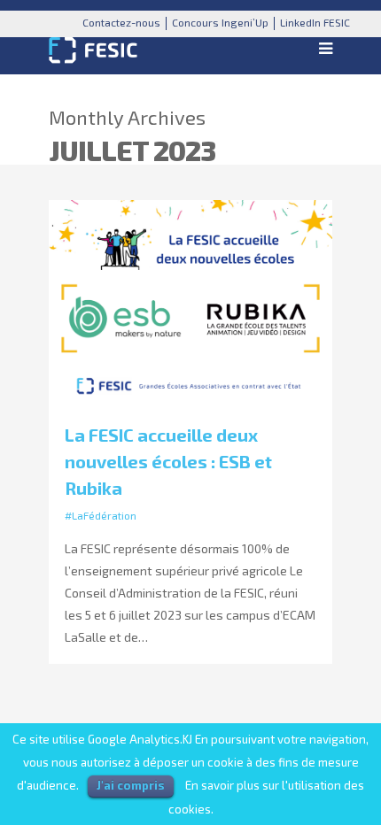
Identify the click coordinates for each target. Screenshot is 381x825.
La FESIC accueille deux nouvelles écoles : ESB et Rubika (168, 461)
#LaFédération (100, 515)
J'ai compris (131, 785)
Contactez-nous (121, 22)
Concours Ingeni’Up (220, 22)
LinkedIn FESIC (315, 22)
